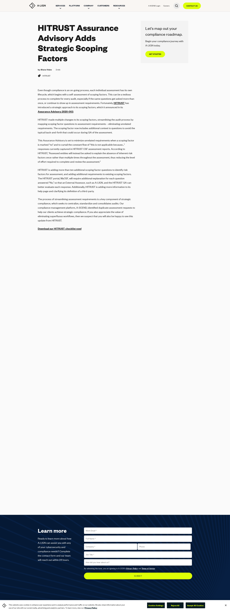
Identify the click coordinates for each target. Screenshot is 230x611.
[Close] (226, 605)
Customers (103, 5)
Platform (74, 5)
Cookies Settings (155, 605)
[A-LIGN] (37, 6)
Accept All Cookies (195, 605)
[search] (176, 6)
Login (154, 6)
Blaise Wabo (46, 69)
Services (60, 5)
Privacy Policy (91, 608)
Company (88, 5)
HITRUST (46, 75)
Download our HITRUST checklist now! (59, 228)
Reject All (175, 605)
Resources (119, 5)
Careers (166, 6)
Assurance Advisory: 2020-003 (55, 111)
